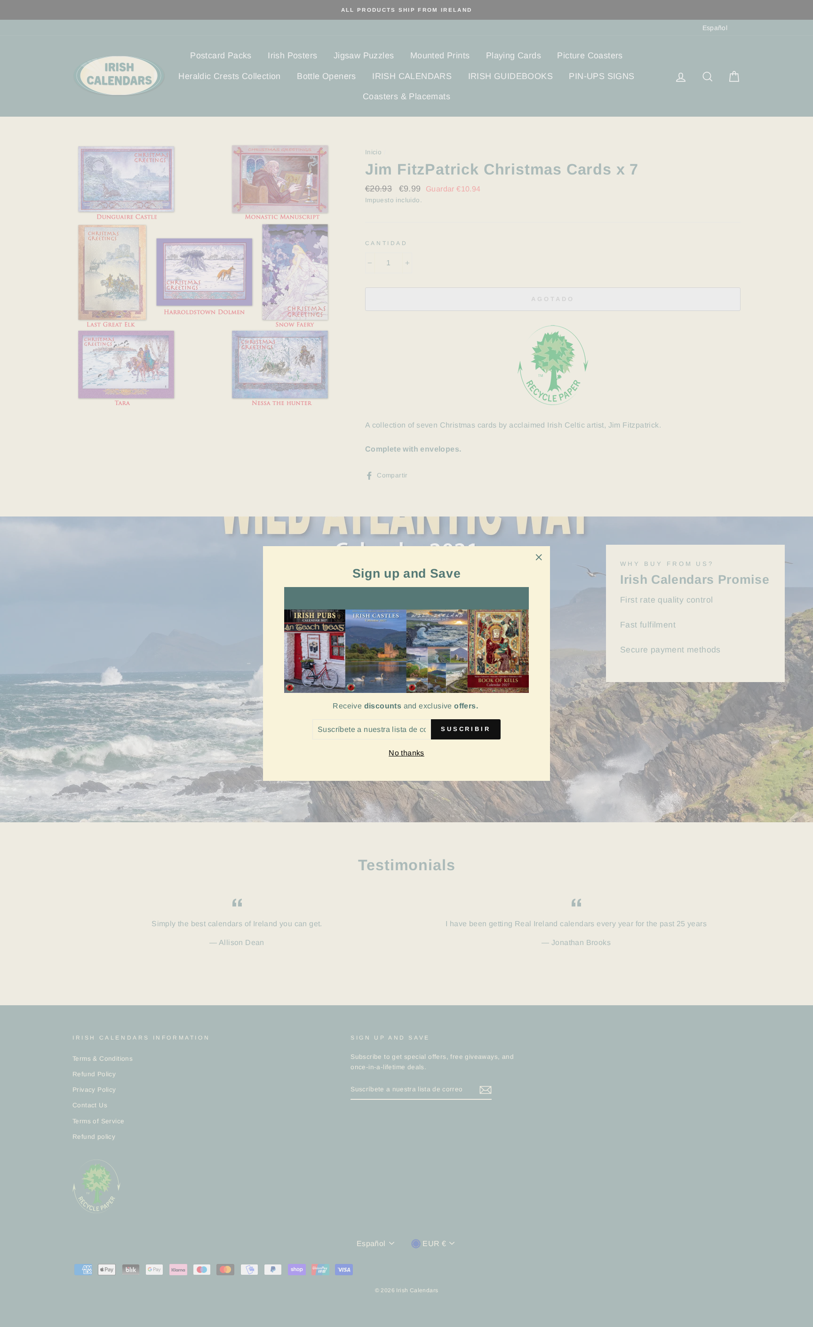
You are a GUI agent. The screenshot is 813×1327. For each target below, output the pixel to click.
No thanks (406, 753)
